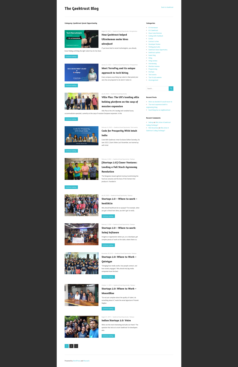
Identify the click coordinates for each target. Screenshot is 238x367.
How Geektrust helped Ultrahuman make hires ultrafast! (115, 39)
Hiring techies (133, 31)
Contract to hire (153, 41)
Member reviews (154, 66)
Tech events (134, 127)
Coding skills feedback (155, 36)
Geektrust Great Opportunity (120, 31)
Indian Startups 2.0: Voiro (116, 320)
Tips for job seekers (155, 77)
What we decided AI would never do (160, 102)
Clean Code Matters (155, 33)
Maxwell (86, 361)
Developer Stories (154, 44)
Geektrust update (154, 52)
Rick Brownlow (153, 128)
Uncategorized (153, 80)
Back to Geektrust (167, 7)
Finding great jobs (154, 47)
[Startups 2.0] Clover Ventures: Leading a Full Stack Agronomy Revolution (119, 167)
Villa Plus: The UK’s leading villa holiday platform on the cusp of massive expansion (120, 102)
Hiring (150, 58)
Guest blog (152, 55)
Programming (152, 69)
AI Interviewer (153, 27)
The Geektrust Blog (82, 8)
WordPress (76, 361)
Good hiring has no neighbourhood (159, 110)
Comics (150, 38)
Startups (132, 159)
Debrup (150, 122)
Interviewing (152, 63)
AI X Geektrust (153, 30)
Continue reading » (71, 56)
